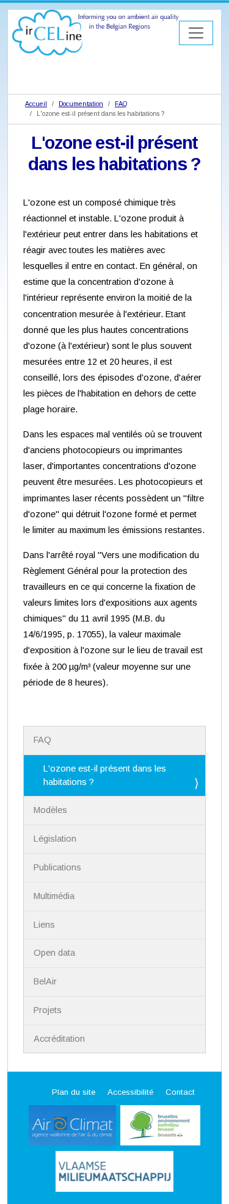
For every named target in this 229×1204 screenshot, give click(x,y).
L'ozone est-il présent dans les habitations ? (104, 775)
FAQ (121, 103)
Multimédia (54, 896)
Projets (48, 1010)
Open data (54, 953)
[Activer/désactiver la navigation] (196, 33)
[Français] (95, 32)
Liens (44, 925)
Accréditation (59, 1039)
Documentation (81, 103)
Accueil (36, 103)
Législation (55, 839)
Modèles (50, 810)
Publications (57, 867)
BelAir (45, 981)
